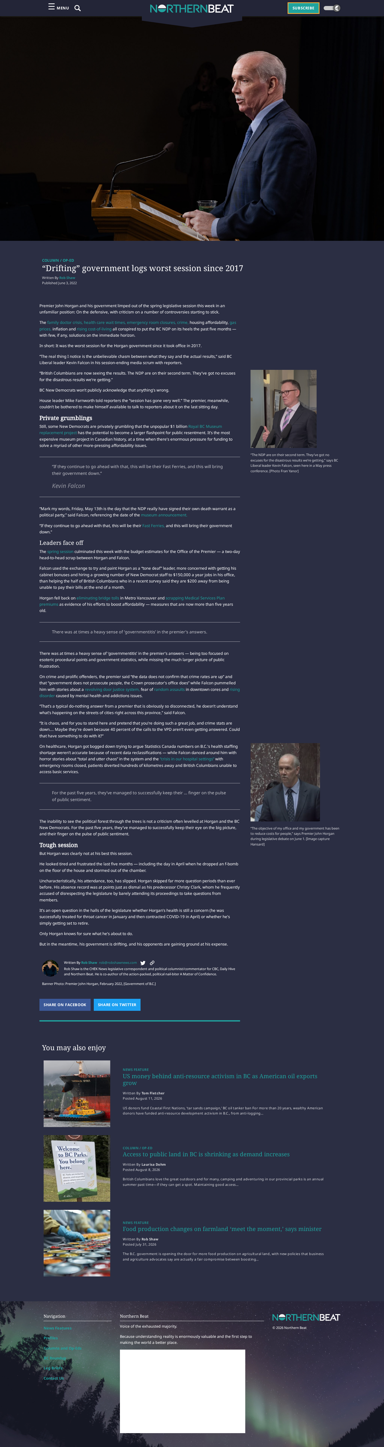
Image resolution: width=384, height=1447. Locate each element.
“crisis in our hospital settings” (187, 758)
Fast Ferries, (153, 525)
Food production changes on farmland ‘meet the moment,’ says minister (222, 1229)
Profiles (51, 1337)
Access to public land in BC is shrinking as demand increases (206, 1154)
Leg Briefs (53, 1368)
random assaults (169, 689)
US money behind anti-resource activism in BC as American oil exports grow (220, 1079)
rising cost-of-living (94, 328)
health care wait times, (105, 322)
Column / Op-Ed (58, 260)
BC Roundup (55, 1358)
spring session (60, 551)
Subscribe (304, 7)
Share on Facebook (67, 1004)
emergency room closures (150, 322)
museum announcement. (164, 514)
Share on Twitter (119, 1004)
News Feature (136, 1069)
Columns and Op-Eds (63, 1348)
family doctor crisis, (64, 322)
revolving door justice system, (112, 689)
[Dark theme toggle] (332, 8)
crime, (183, 322)
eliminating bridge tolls (98, 597)
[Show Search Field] (77, 8)
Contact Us (54, 1378)
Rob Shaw (67, 277)
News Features (58, 1328)
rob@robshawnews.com (118, 962)
